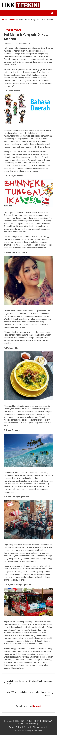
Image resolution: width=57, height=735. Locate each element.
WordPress (37, 730)
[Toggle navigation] (5, 13)
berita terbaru (24, 44)
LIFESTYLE (8, 30)
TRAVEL (17, 30)
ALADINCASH (10, 709)
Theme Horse (39, 727)
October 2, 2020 (10, 44)
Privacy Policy (15, 727)
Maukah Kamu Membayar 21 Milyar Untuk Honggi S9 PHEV (29, 682)
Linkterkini (36, 706)
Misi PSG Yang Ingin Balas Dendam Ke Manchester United (28, 693)
